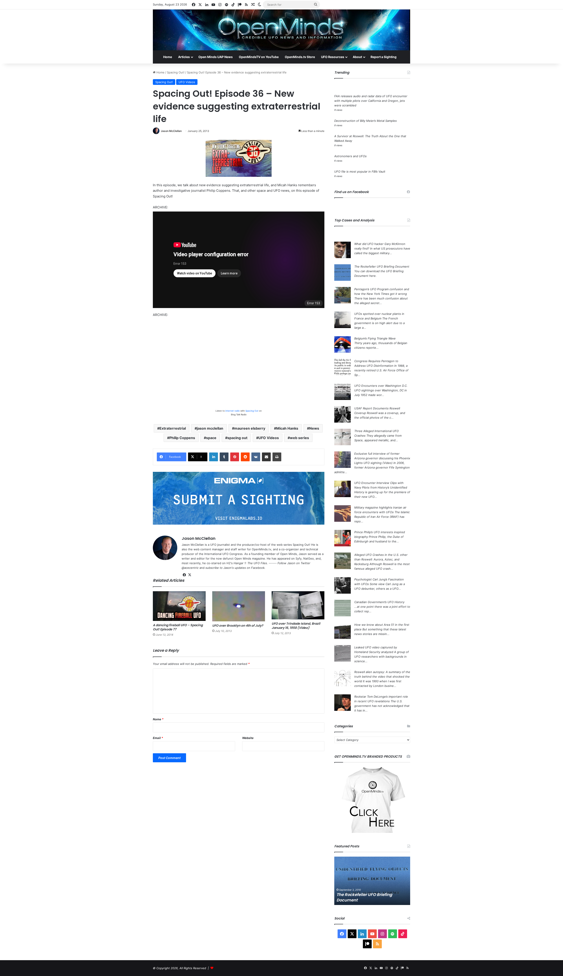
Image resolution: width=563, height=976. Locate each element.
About (357, 57)
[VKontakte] (255, 456)
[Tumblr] (224, 456)
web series (299, 438)
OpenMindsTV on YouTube (259, 57)
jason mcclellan (210, 428)
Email (158, 738)
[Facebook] (184, 575)
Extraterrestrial (172, 428)
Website (248, 738)
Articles (184, 57)
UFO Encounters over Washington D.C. (381, 385)
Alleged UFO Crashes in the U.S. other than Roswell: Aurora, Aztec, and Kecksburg (381, 559)
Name (158, 719)
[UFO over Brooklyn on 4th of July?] (238, 606)
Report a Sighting (384, 57)
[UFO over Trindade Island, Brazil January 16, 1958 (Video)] (298, 605)
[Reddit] (245, 456)
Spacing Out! (176, 72)
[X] (189, 575)
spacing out (237, 438)
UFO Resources (332, 57)
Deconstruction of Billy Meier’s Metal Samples (365, 120)
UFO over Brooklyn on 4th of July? (237, 625)
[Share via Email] (266, 456)
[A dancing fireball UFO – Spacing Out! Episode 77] (179, 606)
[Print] (276, 456)
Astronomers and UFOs (350, 156)
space (211, 438)
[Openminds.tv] (281, 29)
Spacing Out (251, 410)
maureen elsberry (249, 428)
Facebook (258, 567)
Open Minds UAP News (215, 57)
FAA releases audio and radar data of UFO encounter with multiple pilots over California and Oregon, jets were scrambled (370, 100)
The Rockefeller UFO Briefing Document (381, 266)
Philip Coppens (182, 438)
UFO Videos (187, 82)
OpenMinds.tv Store (300, 57)
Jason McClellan (171, 131)
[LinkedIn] (213, 456)
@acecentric (190, 567)
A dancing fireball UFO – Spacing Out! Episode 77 (178, 627)
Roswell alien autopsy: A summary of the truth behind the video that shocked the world (382, 676)
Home (167, 57)
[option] (372, 881)
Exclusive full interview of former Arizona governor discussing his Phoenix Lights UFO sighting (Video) (382, 458)
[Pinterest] (234, 456)
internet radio (232, 410)
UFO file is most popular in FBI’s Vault (359, 171)
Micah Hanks (287, 428)
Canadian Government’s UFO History (379, 602)
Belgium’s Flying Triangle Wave (375, 338)
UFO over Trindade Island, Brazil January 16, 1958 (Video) (296, 625)
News (314, 428)
